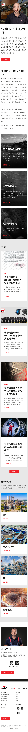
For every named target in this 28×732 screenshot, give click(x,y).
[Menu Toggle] (25, 4)
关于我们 (17, 694)
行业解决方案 (4, 700)
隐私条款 (16, 728)
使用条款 (11, 728)
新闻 (17, 700)
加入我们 (3, 707)
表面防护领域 (4, 696)
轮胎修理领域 (4, 698)
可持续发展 (18, 696)
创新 (17, 698)
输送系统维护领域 (5, 694)
